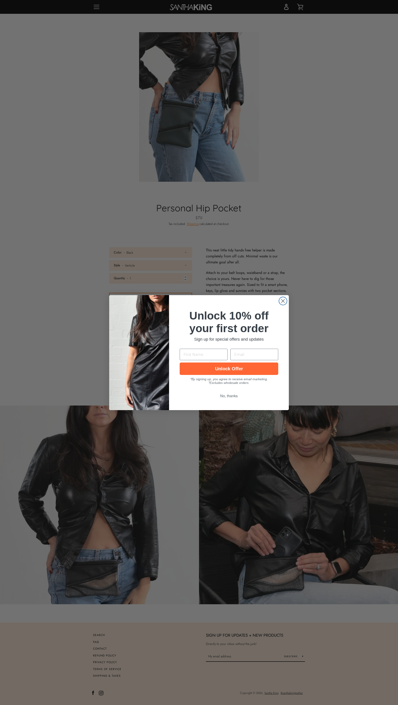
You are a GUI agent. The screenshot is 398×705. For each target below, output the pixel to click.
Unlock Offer (229, 368)
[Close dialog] (283, 301)
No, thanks (229, 395)
